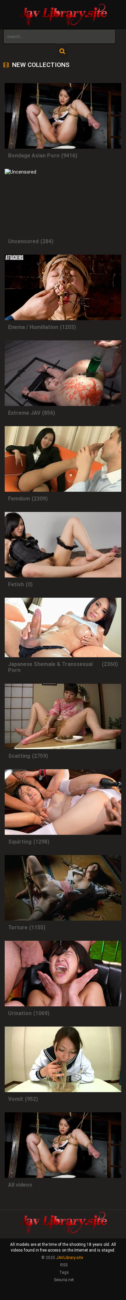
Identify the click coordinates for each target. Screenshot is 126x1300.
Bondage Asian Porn (33, 155)
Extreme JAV (24, 413)
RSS (64, 1265)
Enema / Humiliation (33, 327)
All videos (20, 1185)
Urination (20, 1013)
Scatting (19, 756)
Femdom (19, 498)
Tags (64, 1272)
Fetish (16, 584)
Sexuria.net (64, 1279)
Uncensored (23, 241)
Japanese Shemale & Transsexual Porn (50, 667)
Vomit (15, 1099)
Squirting (20, 842)
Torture (18, 927)
